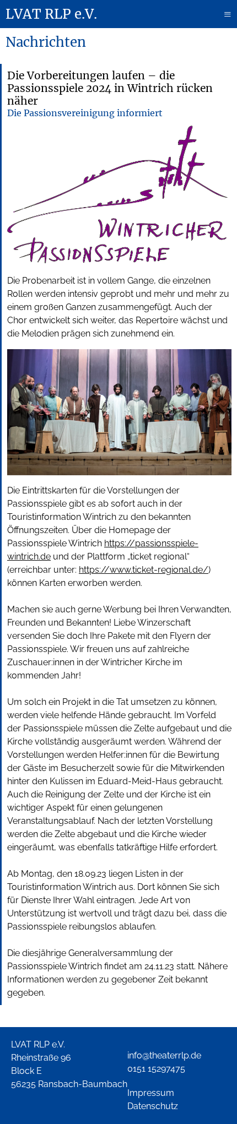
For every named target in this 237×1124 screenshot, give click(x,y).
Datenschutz (152, 1106)
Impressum (150, 1093)
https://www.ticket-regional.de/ (143, 569)
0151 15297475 (156, 1068)
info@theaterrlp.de (164, 1055)
